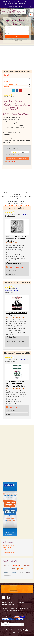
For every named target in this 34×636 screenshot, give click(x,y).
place (21, 572)
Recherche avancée (18, 40)
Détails (15, 95)
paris (6, 205)
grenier (20, 569)
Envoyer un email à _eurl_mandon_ (17, 158)
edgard (27, 205)
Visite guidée (7, 547)
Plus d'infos (18, 7)
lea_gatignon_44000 (14, 407)
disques (6, 569)
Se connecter (24, 608)
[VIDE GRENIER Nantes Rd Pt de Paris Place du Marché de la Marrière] (17, 371)
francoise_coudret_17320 (16, 267)
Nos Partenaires (13, 608)
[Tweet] (13, 90)
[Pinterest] (20, 90)
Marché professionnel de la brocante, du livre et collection (16, 238)
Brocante (25, 214)
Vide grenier (24, 359)
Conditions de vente (8, 613)
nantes (14, 572)
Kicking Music (11, 337)
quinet (22, 205)
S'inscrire (5, 610)
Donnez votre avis (9, 79)
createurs (26, 565)
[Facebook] (17, 90)
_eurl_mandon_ (12, 148)
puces (28, 572)
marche (17, 205)
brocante (16, 565)
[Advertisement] (17, 58)
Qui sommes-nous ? (9, 545)
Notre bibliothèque (9, 552)
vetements (7, 575)
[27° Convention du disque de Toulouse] (17, 303)
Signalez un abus (8, 96)
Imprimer (6, 87)
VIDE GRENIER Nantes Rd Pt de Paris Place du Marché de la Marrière (16, 383)
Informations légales (16, 610)
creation (11, 205)
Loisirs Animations (13, 263)
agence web (15, 630)
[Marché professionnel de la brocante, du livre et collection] (17, 226)
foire (13, 569)
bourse (6, 565)
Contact (4, 608)
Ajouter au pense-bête (10, 84)
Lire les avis (7, 81)
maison (27, 569)
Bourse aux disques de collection (14, 289)
